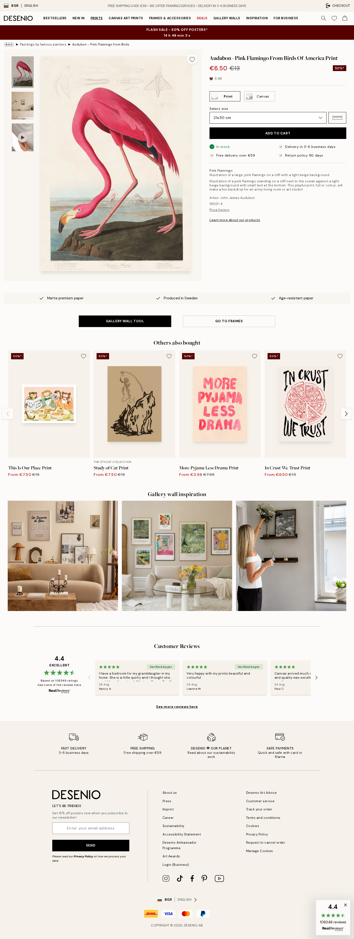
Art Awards (171, 856)
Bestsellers (55, 18)
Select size (219, 108)
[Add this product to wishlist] (192, 59)
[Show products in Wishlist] (334, 18)
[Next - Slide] (346, 414)
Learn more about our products (235, 220)
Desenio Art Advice (261, 793)
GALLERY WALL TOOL (125, 321)
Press (167, 801)
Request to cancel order (265, 843)
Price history (220, 210)
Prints (97, 18)
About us (170, 793)
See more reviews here (177, 706)
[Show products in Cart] (345, 18)
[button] (337, 118)
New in (78, 18)
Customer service (260, 801)
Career (168, 818)
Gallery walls (226, 18)
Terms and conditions (263, 818)
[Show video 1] (23, 137)
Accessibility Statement (182, 834)
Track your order (259, 809)
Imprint (168, 809)
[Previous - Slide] (7, 414)
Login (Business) (176, 865)
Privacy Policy (83, 856)
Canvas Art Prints (126, 18)
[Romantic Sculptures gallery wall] (63, 556)
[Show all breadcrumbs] (9, 44)
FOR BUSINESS (286, 18)
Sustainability (173, 826)
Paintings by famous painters (43, 44)
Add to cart (277, 133)
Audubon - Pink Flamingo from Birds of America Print (101, 44)
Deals (202, 18)
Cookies (252, 826)
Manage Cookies (259, 851)
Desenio (191, 925)
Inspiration (257, 18)
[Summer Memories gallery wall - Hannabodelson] (291, 556)
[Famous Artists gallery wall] (177, 556)
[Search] (323, 18)
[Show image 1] (23, 72)
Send (90, 845)
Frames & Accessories (170, 18)
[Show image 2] (23, 105)
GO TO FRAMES (229, 321)
